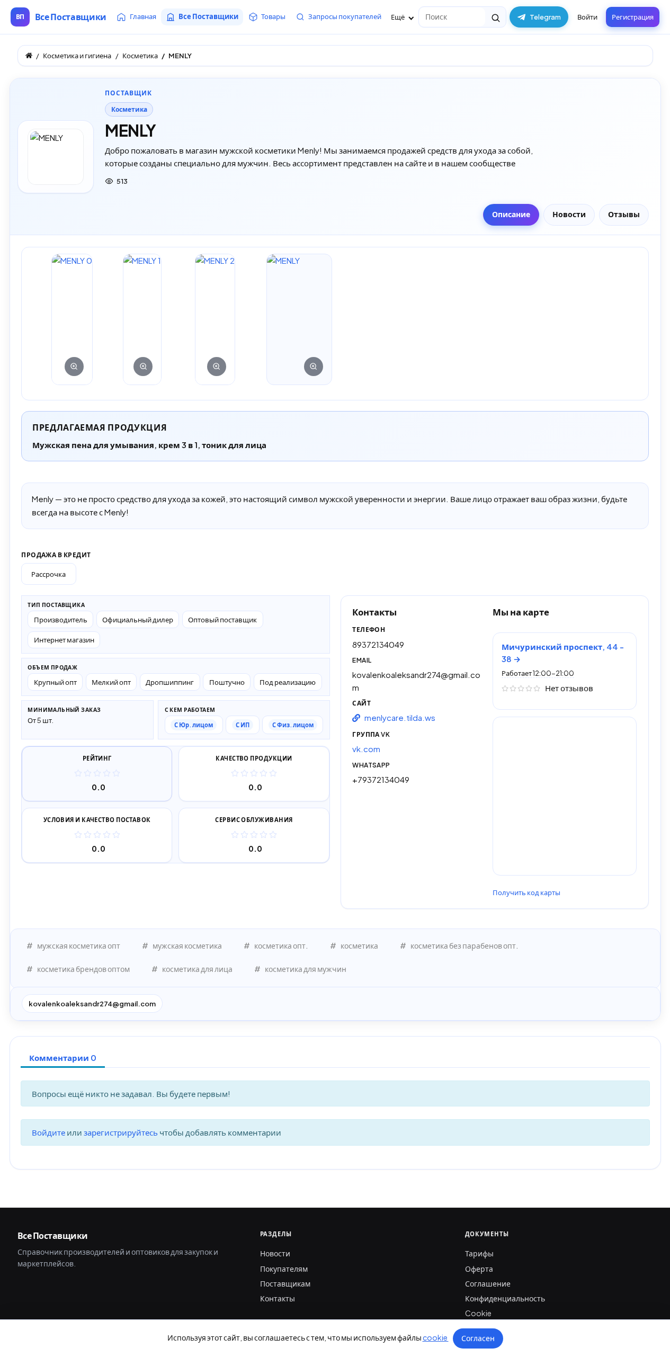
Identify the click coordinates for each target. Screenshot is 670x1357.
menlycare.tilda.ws (399, 717)
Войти (587, 17)
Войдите (49, 1132)
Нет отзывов (569, 688)
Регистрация (633, 17)
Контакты (277, 1298)
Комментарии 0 (62, 1057)
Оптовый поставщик (222, 619)
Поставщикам (285, 1283)
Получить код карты (526, 892)
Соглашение (488, 1283)
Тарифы (479, 1253)
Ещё (398, 17)
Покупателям (284, 1268)
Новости (275, 1253)
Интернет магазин (64, 639)
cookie (436, 1337)
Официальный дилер (137, 619)
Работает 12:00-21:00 (538, 673)
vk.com (366, 749)
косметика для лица (197, 969)
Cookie (478, 1313)
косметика (359, 945)
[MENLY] (72, 319)
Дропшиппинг (170, 681)
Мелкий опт (111, 681)
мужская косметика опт (78, 945)
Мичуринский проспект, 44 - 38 (563, 652)
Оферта (479, 1268)
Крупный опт (55, 681)
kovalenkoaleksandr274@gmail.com (92, 1003)
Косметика (129, 109)
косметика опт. (281, 945)
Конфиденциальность (505, 1298)
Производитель (60, 619)
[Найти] (495, 17)
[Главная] (28, 55)
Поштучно (227, 681)
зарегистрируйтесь (121, 1132)
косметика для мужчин (305, 969)
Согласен (478, 1338)
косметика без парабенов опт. (464, 945)
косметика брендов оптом (83, 969)
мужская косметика (187, 945)
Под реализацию (288, 681)
